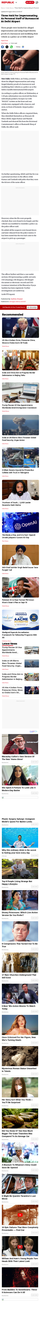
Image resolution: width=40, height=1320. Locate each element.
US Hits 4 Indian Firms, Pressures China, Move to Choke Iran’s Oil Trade (18, 341)
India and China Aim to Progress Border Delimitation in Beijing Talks (18, 374)
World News (5, 346)
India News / (10, 8)
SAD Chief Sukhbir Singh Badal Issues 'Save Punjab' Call (20, 568)
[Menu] (36, 2)
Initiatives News (6, 641)
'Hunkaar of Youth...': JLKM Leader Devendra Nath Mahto (16, 503)
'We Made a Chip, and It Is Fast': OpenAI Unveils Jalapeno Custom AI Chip (18, 536)
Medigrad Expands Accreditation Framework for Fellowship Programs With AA (19, 635)
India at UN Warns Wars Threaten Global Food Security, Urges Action (19, 438)
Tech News (5, 541)
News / (3, 8)
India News (4, 43)
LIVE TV (30, 2)
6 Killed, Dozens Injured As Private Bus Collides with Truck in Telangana (18, 471)
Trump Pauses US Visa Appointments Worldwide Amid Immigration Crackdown (19, 406)
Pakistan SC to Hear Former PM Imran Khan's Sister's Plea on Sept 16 (18, 601)
